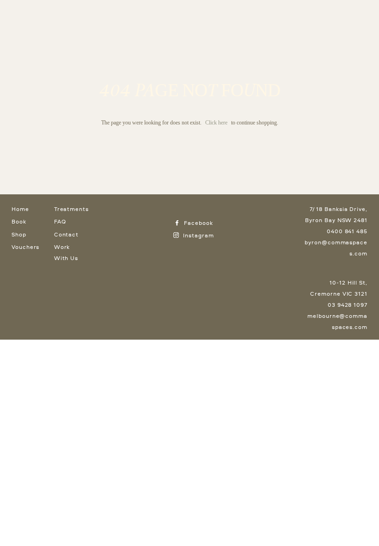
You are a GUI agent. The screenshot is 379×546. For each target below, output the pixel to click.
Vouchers (25, 246)
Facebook (197, 222)
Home (20, 208)
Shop (19, 234)
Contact (66, 234)
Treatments (71, 208)
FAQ (60, 221)
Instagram (197, 235)
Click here (216, 122)
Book (19, 221)
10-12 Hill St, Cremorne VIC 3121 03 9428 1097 (338, 293)
